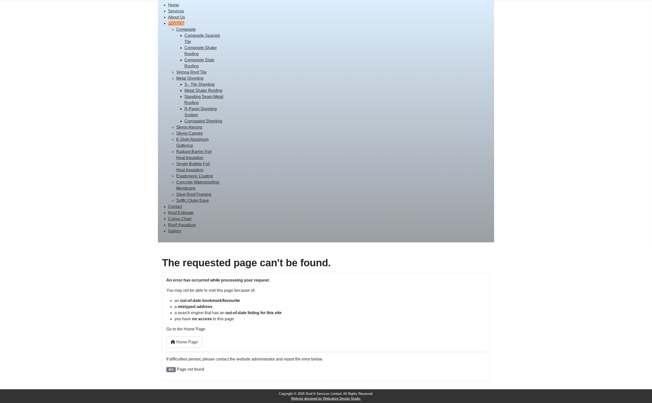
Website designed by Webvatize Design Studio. (326, 398)
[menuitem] (173, 5)
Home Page (186, 342)
